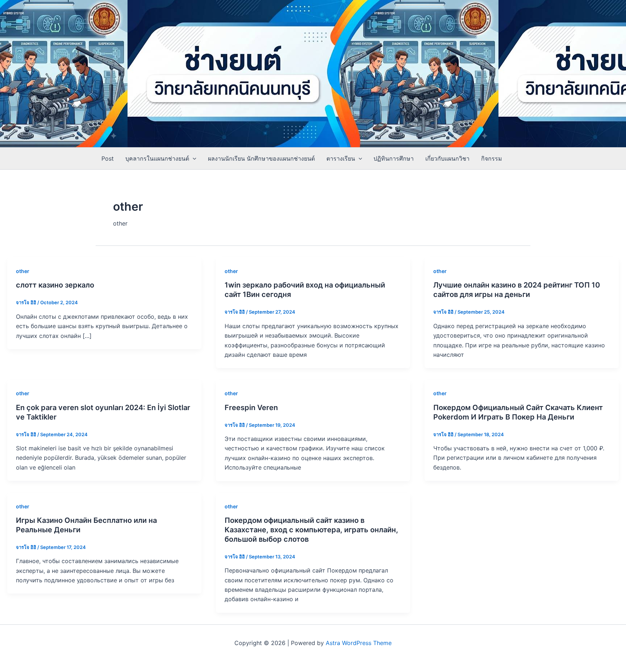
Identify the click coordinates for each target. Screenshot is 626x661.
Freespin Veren (251, 407)
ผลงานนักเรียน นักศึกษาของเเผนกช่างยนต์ (261, 158)
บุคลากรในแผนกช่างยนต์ (157, 158)
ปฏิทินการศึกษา (393, 158)
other (22, 271)
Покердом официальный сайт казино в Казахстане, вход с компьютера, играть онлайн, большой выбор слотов (311, 530)
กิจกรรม (491, 158)
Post (107, 158)
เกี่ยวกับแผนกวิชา (447, 158)
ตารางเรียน (340, 158)
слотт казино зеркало (55, 285)
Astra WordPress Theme (359, 642)
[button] (192, 158)
